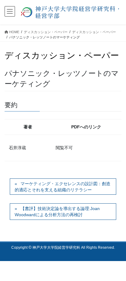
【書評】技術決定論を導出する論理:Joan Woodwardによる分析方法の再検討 (57, 211)
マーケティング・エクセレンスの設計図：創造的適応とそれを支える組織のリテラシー (62, 186)
